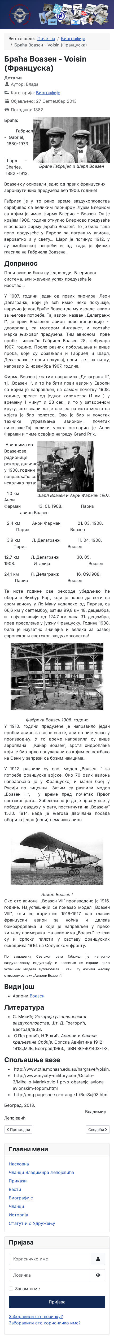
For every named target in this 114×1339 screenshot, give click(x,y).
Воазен (37, 995)
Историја (18, 1214)
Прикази (18, 1180)
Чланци (16, 1206)
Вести (15, 1189)
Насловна (19, 1163)
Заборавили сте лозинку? (36, 1316)
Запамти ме (27, 1288)
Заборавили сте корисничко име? (45, 1322)
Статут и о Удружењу (32, 1223)
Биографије (48, 92)
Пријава (57, 1301)
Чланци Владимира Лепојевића (41, 1172)
